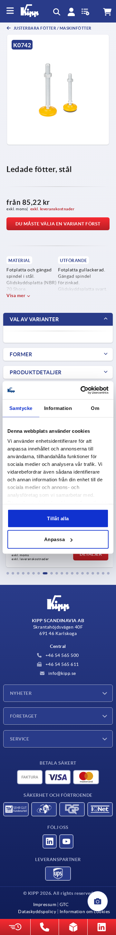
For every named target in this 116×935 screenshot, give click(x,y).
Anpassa (54, 539)
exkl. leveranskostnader (52, 209)
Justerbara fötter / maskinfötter (52, 28)
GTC (64, 904)
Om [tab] (95, 408)
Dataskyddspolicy (37, 911)
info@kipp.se (61, 673)
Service (19, 738)
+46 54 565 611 (61, 664)
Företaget (23, 716)
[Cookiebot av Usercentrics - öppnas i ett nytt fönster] (82, 390)
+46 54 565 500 (61, 655)
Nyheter (21, 693)
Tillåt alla (58, 518)
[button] (7, 573)
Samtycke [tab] (21, 408)
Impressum (44, 904)
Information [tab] (58, 408)
